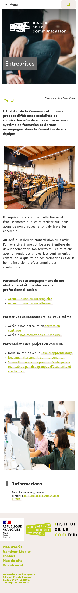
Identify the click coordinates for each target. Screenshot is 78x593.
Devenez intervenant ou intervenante (36, 357)
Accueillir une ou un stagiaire (30, 299)
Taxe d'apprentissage (56, 353)
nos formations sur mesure (41, 335)
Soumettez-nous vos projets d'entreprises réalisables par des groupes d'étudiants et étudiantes (39, 366)
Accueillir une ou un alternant (30, 303)
